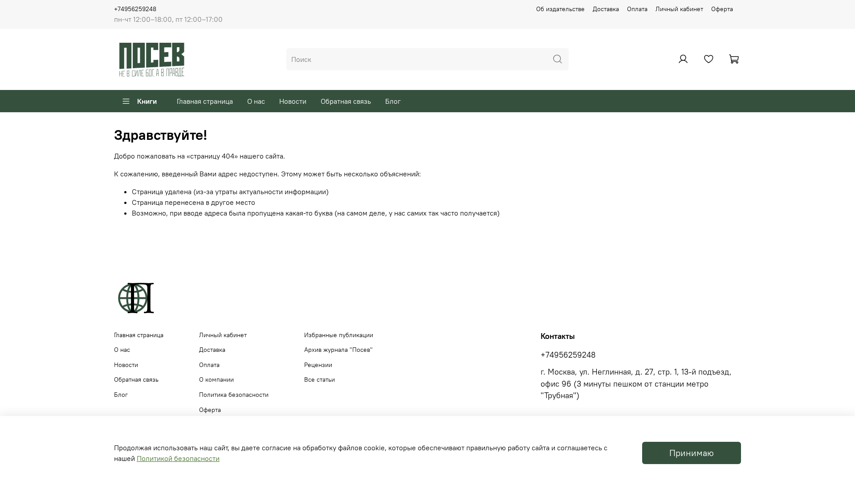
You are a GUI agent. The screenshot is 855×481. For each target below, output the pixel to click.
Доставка (606, 9)
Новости (292, 101)
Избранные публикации (338, 335)
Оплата (637, 9)
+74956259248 (135, 9)
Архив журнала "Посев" (338, 350)
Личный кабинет (679, 9)
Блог (393, 101)
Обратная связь (346, 101)
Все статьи (319, 379)
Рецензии (318, 365)
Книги (147, 101)
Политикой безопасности (178, 458)
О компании (216, 379)
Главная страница (205, 101)
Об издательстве (560, 9)
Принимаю (691, 452)
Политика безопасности (234, 395)
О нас (256, 101)
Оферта (722, 9)
